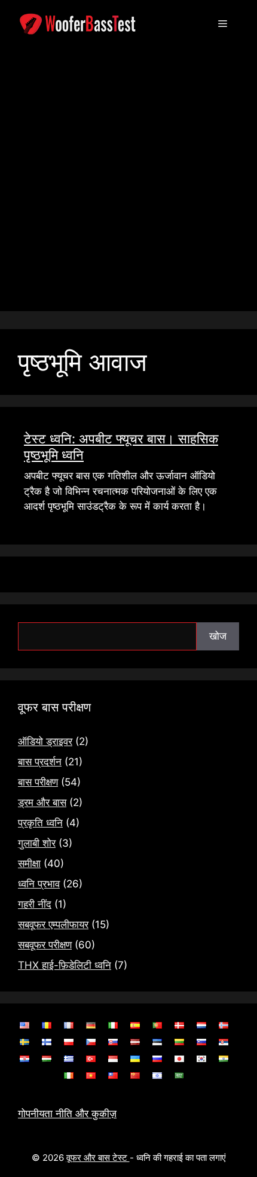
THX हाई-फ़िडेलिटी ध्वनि (64, 965)
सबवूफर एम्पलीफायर (53, 924)
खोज (218, 636)
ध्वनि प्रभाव (39, 884)
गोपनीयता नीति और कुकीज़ (67, 1114)
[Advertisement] (128, 182)
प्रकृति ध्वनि (40, 823)
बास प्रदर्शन (40, 762)
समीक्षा (29, 863)
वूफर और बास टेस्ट (98, 1157)
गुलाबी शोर (37, 843)
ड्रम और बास (42, 802)
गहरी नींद (34, 904)
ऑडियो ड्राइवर (45, 741)
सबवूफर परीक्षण (45, 945)
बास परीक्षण (38, 782)
